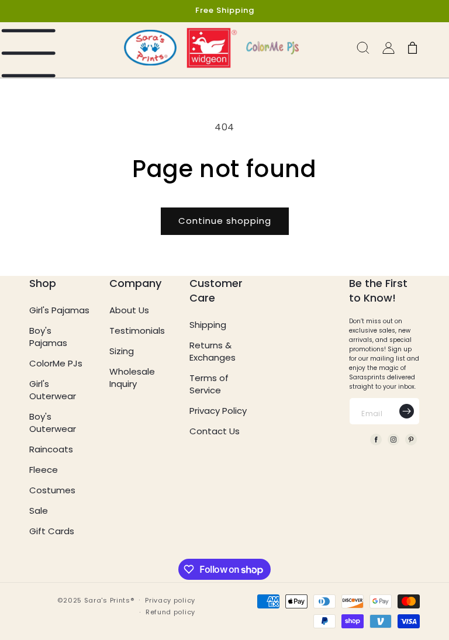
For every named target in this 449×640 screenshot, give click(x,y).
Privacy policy (170, 600)
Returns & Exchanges (212, 351)
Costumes (52, 490)
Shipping (207, 325)
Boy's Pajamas (48, 336)
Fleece (43, 469)
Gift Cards (51, 531)
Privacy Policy (218, 410)
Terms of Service (209, 384)
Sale (38, 510)
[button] (30, 50)
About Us (129, 310)
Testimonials (137, 330)
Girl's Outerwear (52, 390)
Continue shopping (224, 221)
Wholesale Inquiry (132, 377)
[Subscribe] (406, 411)
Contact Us (214, 431)
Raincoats (51, 449)
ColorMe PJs (55, 363)
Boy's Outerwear (52, 422)
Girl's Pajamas (59, 310)
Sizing (121, 351)
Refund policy (170, 612)
